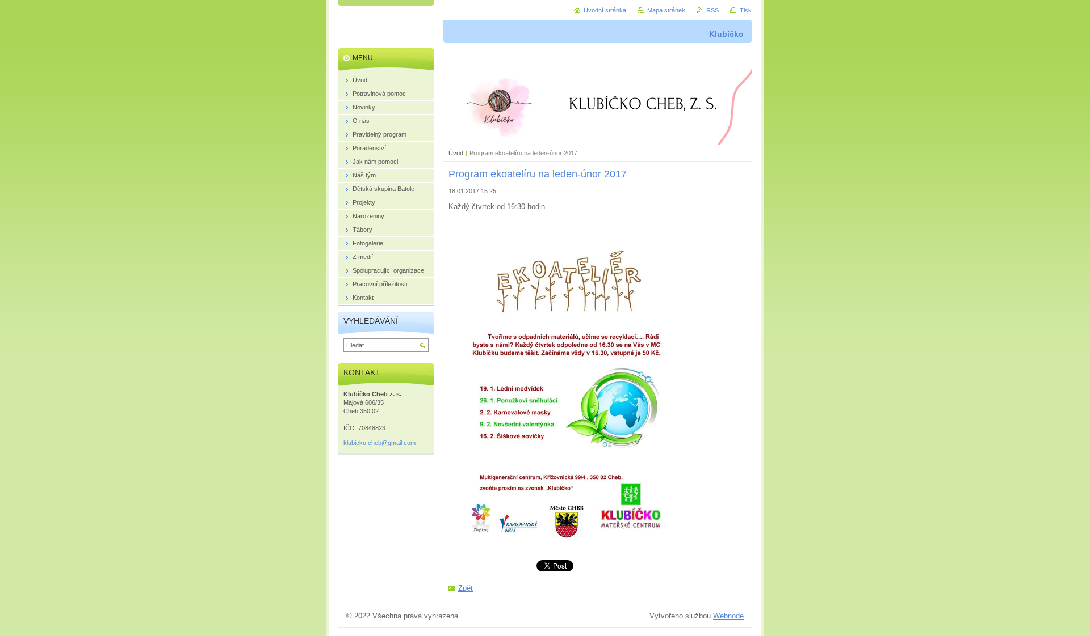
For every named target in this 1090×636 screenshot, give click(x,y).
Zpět (465, 588)
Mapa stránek (666, 10)
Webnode (728, 616)
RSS (712, 10)
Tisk (746, 10)
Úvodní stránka (605, 10)
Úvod (455, 153)
